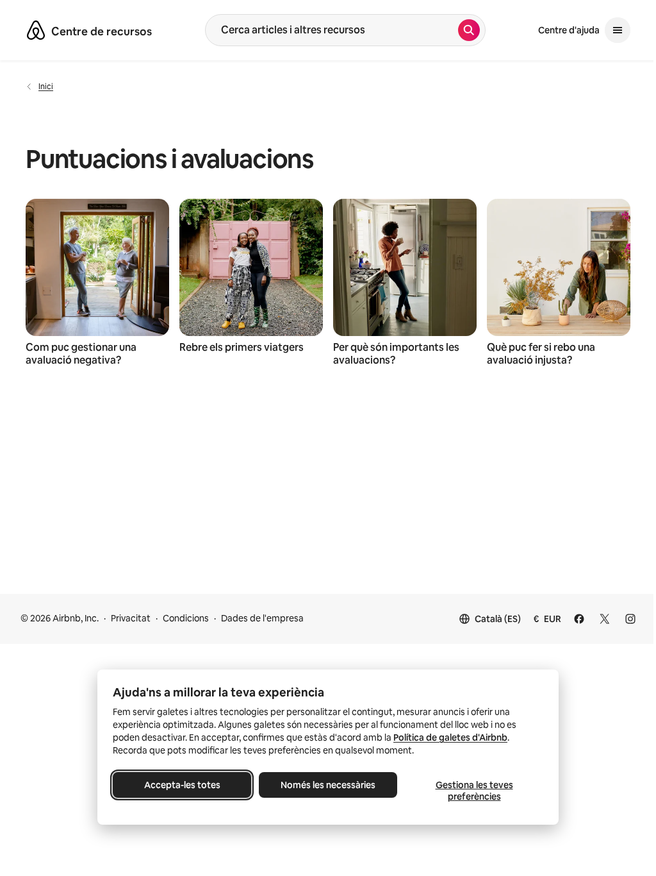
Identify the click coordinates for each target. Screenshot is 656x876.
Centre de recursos (101, 31)
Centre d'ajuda (569, 30)
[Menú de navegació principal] (617, 30)
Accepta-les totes (182, 785)
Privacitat (131, 618)
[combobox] (332, 30)
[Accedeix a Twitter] (605, 619)
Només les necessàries (328, 785)
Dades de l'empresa (262, 618)
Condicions (186, 618)
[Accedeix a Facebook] (579, 619)
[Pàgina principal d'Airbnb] (36, 30)
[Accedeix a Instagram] (630, 619)
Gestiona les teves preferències (474, 790)
